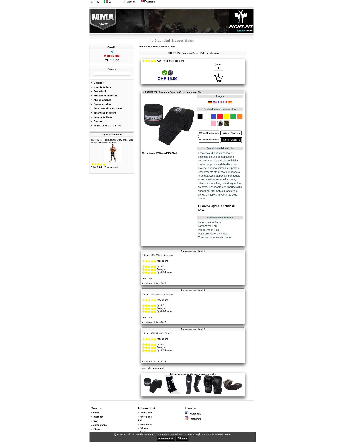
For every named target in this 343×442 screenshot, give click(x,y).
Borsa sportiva (101, 104)
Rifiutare (182, 438)
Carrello (148, 1)
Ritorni (96, 429)
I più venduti (160, 41)
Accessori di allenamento (107, 108)
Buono (96, 121)
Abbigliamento (101, 99)
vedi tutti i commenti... (153, 368)
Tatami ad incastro (103, 112)
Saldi (189, 41)
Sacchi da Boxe (102, 117)
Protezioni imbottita (104, 95)
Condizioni (146, 412)
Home (142, 47)
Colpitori (97, 82)
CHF (93, 1)
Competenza (100, 425)
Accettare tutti (165, 438)
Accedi (130, 1)
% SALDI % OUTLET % (106, 125)
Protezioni (98, 91)
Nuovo (177, 41)
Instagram (194, 419)
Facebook (194, 413)
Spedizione (146, 424)
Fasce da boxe (168, 47)
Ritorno (144, 428)
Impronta (98, 416)
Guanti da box (101, 87)
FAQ (95, 420)
